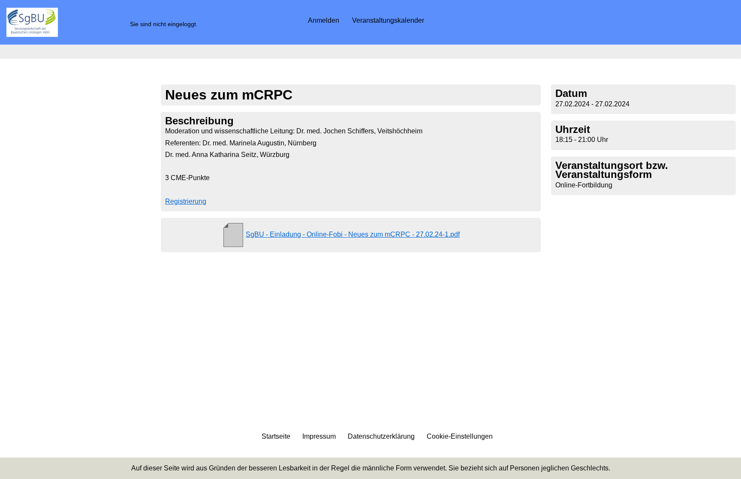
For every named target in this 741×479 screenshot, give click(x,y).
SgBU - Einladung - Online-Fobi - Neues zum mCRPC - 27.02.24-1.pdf (353, 234)
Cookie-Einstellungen (460, 436)
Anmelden (323, 20)
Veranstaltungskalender (388, 20)
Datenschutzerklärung (381, 436)
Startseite (276, 436)
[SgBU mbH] (32, 22)
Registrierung (185, 201)
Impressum (319, 436)
